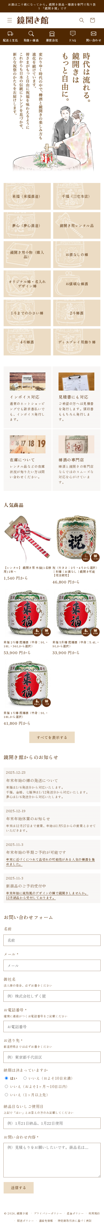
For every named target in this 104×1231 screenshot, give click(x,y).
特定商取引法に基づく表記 (75, 1220)
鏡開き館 (22, 1213)
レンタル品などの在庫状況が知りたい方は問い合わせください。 (27, 471)
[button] (9, 20)
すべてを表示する (52, 737)
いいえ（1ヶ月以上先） (30, 1094)
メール (11, 954)
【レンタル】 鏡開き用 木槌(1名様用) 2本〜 (27, 569)
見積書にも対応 (73, 397)
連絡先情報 (46, 1220)
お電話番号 (15, 1010)
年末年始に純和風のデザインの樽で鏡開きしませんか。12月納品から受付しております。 (47, 895)
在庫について (22, 460)
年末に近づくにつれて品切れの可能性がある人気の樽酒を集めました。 (50, 862)
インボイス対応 (24, 397)
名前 (8, 929)
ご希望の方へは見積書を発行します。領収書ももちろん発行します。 (76, 411)
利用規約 (94, 1213)
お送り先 (13, 1040)
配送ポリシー (25, 1220)
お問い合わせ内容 (21, 1137)
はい (13, 1078)
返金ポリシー (75, 1213)
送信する (18, 1187)
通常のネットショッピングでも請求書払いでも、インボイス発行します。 (27, 411)
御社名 (10, 979)
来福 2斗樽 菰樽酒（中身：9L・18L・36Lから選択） (26, 644)
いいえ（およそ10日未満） (51, 1078)
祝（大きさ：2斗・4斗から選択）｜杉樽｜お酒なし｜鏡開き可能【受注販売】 (75, 571)
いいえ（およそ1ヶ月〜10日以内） (40, 1086)
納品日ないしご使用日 (24, 1106)
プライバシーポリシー (48, 1213)
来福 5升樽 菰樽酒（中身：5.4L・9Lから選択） (75, 644)
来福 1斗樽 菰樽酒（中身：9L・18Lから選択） (26, 714)
